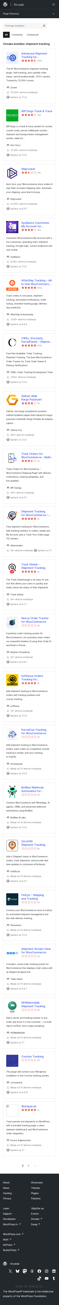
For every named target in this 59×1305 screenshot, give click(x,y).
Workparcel (28, 1106)
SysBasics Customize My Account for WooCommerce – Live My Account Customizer (36, 224)
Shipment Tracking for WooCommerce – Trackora (34, 513)
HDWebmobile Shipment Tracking (33, 1004)
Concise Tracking (32, 1056)
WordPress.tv (12, 1224)
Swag (35, 1224)
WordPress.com (13, 1234)
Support (7, 1213)
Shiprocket (28, 168)
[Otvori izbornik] (54, 4)
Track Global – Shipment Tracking (33, 566)
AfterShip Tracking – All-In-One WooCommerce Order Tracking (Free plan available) (37, 282)
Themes (35, 1187)
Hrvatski (14, 1263)
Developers (9, 1218)
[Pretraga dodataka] (44, 26)
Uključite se (37, 1208)
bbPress (9, 1244)
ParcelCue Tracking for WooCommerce (33, 731)
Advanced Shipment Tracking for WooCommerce (34, 55)
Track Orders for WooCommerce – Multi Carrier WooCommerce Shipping (36, 455)
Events (35, 1213)
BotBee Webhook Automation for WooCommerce (32, 789)
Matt (7, 1239)
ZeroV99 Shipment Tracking (33, 843)
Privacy (7, 1198)
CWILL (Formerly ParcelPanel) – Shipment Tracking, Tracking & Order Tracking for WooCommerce (36, 340)
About (6, 1182)
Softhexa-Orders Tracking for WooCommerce (32, 677)
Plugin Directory (11, 13)
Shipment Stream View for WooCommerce (36, 950)
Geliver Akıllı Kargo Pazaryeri (31, 397)
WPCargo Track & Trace (36, 111)
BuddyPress (11, 1250)
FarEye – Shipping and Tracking (32, 896)
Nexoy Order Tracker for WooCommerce (35, 620)
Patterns (36, 1198)
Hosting (7, 1193)
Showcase (37, 1182)
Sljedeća (35, 1166)
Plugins (35, 1193)
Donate (36, 1218)
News (6, 1187)
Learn (6, 1208)
